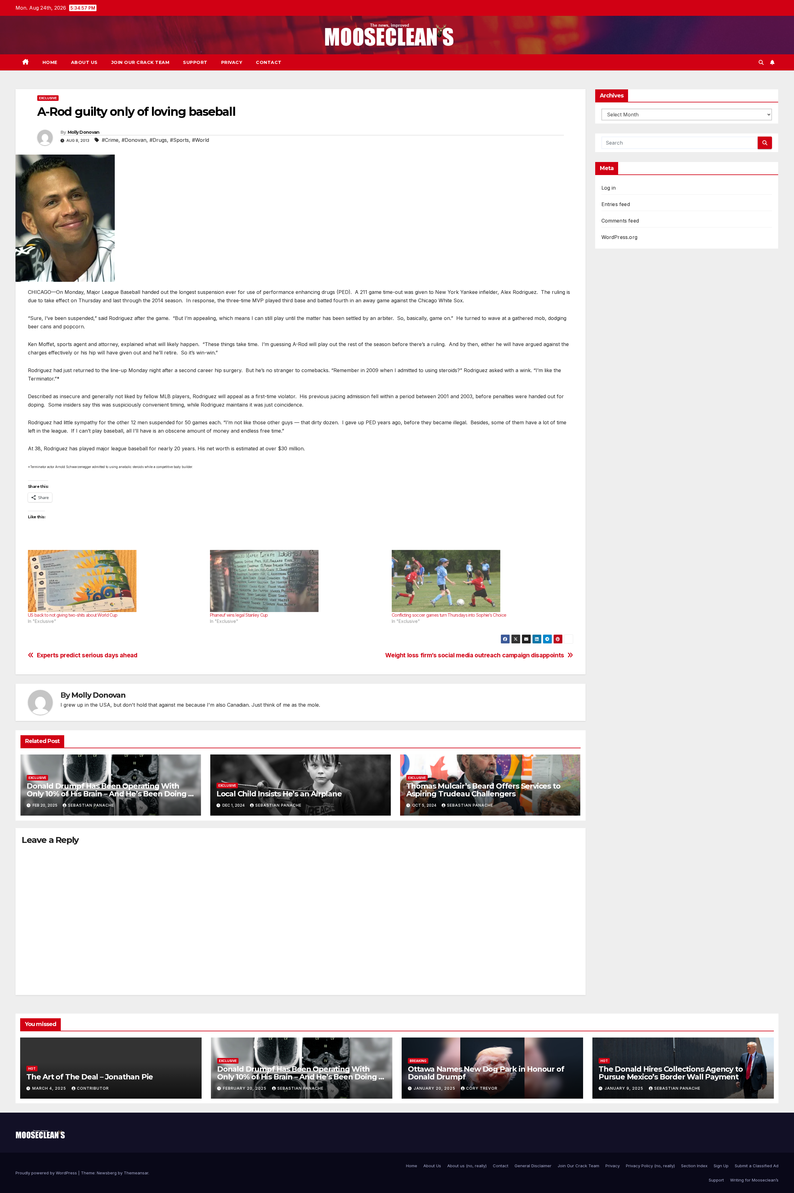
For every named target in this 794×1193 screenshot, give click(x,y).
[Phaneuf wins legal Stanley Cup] (298, 581)
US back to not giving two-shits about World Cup (72, 615)
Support (195, 62)
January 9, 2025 (624, 1088)
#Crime (110, 140)
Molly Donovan (84, 132)
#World (200, 140)
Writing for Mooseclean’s (754, 1179)
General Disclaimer (533, 1165)
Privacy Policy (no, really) (650, 1165)
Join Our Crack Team (140, 62)
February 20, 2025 (245, 1088)
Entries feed (615, 204)
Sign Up (721, 1165)
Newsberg (107, 1172)
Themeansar (136, 1172)
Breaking (418, 1061)
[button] (761, 62)
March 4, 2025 (49, 1088)
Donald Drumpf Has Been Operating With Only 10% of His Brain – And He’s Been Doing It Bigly (110, 793)
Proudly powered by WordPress (47, 1172)
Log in (608, 188)
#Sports (179, 140)
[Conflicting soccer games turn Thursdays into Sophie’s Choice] (480, 581)
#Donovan (134, 140)
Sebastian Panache (91, 805)
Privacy (232, 62)
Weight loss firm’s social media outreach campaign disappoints (474, 655)
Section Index (694, 1165)
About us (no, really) (467, 1165)
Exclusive (48, 98)
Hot (32, 1068)
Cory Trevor (481, 1088)
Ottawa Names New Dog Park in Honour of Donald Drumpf (486, 1073)
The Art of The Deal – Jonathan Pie (89, 1076)
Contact (269, 62)
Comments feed (620, 221)
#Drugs (158, 140)
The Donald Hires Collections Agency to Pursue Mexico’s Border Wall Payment (671, 1073)
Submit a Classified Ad (756, 1165)
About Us (84, 62)
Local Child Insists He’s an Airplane (279, 793)
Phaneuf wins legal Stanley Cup (239, 615)
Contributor (93, 1088)
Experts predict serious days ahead (87, 655)
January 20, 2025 (435, 1088)
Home (49, 62)
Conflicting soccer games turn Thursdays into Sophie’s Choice (449, 615)
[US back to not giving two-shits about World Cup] (116, 581)
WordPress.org (619, 237)
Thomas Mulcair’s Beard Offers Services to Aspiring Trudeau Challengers (483, 789)
